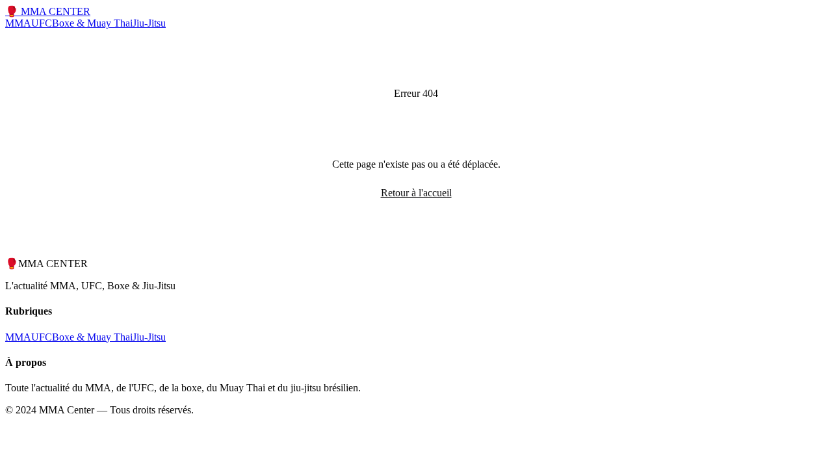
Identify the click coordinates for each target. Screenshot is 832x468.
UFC (41, 23)
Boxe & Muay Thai (92, 23)
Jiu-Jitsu (149, 23)
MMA (18, 23)
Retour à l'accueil (416, 192)
